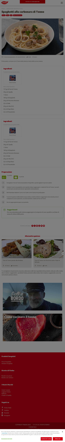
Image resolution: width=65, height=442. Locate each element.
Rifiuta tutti (57, 438)
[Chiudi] (62, 431)
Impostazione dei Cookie (6, 438)
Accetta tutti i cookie (46, 438)
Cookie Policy (4, 433)
